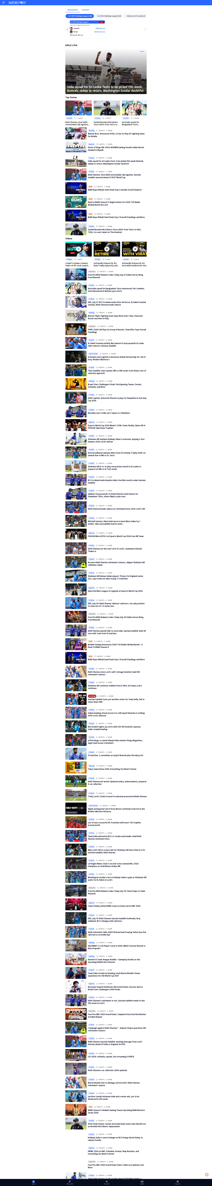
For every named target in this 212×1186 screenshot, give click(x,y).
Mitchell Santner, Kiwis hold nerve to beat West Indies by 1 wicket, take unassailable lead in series (114, 522)
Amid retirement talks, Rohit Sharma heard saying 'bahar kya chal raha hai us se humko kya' (117, 933)
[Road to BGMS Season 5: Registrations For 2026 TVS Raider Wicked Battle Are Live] (76, 202)
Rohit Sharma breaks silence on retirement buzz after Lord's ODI (116, 508)
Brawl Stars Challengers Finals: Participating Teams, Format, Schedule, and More (115, 385)
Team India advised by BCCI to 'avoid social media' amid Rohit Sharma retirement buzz (114, 837)
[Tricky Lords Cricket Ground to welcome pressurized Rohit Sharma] (76, 795)
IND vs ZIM (70, 1184)
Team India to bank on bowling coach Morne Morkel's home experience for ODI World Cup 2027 (114, 974)
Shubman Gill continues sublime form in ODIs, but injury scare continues (115, 686)
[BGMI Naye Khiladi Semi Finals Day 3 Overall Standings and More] (76, 216)
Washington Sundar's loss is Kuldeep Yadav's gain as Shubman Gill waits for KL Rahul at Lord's (117, 878)
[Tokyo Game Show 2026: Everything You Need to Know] (76, 767)
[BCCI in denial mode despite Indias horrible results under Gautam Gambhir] (76, 480)
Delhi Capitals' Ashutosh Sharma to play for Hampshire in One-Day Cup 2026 (117, 399)
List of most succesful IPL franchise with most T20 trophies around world (114, 823)
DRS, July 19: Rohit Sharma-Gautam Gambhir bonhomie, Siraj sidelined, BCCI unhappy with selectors (114, 919)
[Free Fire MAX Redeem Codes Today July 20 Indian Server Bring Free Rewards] (76, 617)
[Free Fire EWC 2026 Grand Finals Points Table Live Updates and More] (76, 1165)
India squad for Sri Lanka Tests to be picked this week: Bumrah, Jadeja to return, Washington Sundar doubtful (105, 89)
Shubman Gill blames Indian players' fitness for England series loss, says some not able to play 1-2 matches (115, 577)
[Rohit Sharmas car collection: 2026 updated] (76, 1069)
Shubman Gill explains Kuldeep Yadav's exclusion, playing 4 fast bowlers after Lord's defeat (116, 440)
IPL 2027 (106, 1184)
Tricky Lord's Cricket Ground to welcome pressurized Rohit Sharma (117, 796)
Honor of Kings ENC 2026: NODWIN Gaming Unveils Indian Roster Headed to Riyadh (116, 148)
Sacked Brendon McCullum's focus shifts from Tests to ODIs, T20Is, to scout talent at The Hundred (106, 123)
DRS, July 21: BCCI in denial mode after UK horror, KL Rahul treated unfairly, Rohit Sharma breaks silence (117, 303)
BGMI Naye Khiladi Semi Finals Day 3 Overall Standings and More (116, 217)
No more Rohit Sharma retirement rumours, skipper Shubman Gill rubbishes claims (116, 563)
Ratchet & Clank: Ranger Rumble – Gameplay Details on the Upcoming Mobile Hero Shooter (114, 960)
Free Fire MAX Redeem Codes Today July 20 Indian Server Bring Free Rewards (115, 618)
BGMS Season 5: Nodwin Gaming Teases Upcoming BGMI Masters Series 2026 (116, 1111)
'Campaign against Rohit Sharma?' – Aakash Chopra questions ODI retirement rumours (117, 1029)
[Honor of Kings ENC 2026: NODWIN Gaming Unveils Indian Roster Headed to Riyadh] (76, 147)
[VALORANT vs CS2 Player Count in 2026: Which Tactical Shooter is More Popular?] (76, 945)
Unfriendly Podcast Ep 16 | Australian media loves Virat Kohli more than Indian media (134, 264)
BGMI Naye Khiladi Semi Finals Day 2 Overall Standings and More (116, 659)
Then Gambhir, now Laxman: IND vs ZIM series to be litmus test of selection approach (117, 371)
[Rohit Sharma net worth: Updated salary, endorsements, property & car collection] (76, 781)
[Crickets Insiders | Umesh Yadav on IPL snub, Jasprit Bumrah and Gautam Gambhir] (78, 249)
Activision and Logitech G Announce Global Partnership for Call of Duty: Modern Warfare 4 (117, 358)
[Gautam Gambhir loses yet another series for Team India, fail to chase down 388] (76, 699)
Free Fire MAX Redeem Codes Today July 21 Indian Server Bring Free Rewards (115, 276)
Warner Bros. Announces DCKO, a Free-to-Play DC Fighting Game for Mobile (116, 134)
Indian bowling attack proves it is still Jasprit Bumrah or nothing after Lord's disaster (116, 714)
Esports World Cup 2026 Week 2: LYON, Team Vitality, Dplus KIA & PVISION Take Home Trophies (116, 426)
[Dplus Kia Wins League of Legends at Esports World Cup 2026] (76, 589)
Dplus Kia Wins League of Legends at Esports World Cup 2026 (115, 591)
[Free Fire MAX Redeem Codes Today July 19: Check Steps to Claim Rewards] (76, 891)
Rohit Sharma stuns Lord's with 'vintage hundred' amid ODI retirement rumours (114, 673)
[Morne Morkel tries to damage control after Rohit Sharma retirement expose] (76, 1082)
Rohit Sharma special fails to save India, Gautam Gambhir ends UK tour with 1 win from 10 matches (117, 632)
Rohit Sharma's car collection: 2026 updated (107, 1070)
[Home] (17, 2)
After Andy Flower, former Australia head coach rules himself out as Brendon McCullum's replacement (117, 1125)
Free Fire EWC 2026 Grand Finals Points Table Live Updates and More (116, 1166)
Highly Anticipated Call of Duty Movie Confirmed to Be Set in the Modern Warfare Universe (116, 810)
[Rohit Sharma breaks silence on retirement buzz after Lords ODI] (76, 507)
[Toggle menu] (3, 2)
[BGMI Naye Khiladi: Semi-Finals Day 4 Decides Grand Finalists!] (76, 188)
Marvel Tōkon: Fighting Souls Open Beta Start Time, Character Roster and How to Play (115, 317)
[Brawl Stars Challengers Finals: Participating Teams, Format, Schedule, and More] (76, 384)
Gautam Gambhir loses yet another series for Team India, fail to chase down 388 (116, 700)
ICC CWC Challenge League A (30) (80, 16)
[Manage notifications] (207, 1174)
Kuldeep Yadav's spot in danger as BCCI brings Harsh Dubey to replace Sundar (115, 1138)
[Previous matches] (67, 29)
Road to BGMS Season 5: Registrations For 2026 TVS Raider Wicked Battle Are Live (114, 203)
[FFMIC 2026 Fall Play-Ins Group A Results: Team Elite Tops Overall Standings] (76, 329)
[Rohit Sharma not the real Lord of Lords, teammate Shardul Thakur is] (76, 548)
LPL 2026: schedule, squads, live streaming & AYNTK (111, 1056)
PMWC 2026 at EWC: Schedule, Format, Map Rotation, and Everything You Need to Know (113, 1152)
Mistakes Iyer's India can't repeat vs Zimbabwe (109, 413)
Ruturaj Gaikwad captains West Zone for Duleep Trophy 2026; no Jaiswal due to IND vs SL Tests (117, 454)
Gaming (91, 131)
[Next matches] (145, 29)
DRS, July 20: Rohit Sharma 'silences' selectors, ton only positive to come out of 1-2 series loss (116, 604)
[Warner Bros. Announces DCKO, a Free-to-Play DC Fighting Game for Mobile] (76, 133)
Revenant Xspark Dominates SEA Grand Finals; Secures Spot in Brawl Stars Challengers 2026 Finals (115, 988)
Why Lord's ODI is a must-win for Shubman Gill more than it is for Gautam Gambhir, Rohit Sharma (116, 851)
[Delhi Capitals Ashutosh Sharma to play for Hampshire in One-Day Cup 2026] (76, 398)
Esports (91, 144)
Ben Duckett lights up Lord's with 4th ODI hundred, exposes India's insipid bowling (114, 728)
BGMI (90, 187)
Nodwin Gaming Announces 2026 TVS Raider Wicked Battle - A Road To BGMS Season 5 (115, 645)
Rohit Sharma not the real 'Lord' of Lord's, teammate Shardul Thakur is (115, 550)
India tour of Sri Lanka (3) (136, 16)
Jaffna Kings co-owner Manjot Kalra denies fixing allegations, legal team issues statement (115, 741)
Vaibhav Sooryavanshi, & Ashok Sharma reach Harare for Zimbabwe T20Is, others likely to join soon (113, 495)
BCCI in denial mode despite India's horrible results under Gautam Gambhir (117, 481)
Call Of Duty (93, 354)
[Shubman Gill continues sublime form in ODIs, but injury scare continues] (76, 685)
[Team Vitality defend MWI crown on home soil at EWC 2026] (76, 904)
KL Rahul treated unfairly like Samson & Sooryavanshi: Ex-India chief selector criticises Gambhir (116, 344)
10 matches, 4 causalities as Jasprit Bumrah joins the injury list (115, 755)
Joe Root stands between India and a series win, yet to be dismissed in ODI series (113, 1097)
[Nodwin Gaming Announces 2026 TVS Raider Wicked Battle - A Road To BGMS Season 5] (76, 644)
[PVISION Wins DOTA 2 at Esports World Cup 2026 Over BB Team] (76, 535)
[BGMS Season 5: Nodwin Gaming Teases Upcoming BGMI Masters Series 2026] (76, 1110)
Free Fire (92, 272)
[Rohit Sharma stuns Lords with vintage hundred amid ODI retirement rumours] (76, 672)
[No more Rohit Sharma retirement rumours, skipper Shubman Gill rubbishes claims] (76, 562)
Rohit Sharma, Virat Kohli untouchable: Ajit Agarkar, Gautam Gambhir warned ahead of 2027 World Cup (76, 123)
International (73, 10)
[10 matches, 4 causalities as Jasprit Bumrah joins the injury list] (76, 754)
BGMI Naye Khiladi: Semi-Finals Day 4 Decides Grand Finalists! (115, 189)
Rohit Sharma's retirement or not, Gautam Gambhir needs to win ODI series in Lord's (116, 1001)
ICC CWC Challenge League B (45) (109, 16)
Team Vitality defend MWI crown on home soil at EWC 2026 (114, 906)
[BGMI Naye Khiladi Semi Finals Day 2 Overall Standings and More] (76, 658)
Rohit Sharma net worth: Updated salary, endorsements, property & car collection (117, 782)
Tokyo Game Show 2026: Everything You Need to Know (112, 769)
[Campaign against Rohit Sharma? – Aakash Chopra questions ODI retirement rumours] (76, 1028)
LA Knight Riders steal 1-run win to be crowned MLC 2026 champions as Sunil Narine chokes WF (113, 864)
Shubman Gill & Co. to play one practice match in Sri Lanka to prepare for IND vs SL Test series (114, 467)
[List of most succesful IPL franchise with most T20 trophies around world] (76, 822)
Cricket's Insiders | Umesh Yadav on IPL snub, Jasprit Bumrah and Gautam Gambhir (78, 264)
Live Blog (92, 696)
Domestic (85, 10)
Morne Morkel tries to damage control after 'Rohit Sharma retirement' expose (114, 1084)
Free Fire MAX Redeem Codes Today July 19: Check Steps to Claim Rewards (116, 892)
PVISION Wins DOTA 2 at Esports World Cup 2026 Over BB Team (116, 536)
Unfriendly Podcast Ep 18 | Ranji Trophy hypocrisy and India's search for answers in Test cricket (106, 264)
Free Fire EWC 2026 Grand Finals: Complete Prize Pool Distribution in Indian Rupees (117, 1015)
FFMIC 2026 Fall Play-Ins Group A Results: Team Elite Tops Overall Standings (117, 330)
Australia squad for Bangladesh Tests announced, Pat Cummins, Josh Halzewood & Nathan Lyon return (133, 123)
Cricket (142, 51)
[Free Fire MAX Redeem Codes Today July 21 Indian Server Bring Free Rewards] (76, 274)
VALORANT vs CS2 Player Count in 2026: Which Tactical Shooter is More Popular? (117, 947)
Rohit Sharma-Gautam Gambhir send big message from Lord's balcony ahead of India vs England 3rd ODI (115, 1043)
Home (33, 1184)
